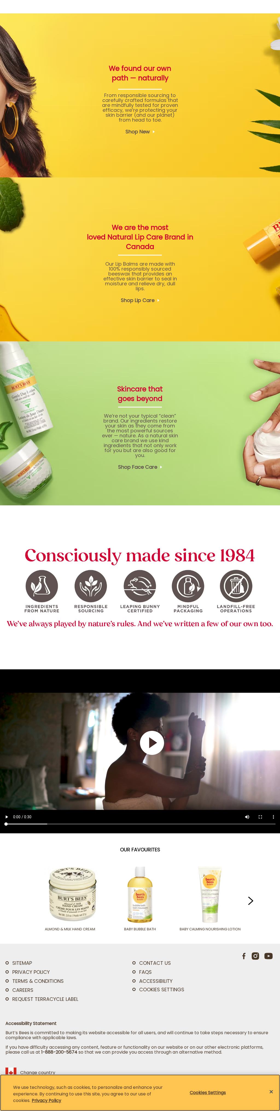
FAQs (145, 972)
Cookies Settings (161, 990)
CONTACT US (155, 963)
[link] (140, 95)
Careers (22, 990)
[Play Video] (181, 751)
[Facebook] (244, 956)
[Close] (271, 1092)
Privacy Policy (46, 1100)
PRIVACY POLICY (31, 972)
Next (248, 900)
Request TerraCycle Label (45, 999)
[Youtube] (268, 956)
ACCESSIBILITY (156, 981)
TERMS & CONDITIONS (38, 981)
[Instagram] (255, 956)
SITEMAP (22, 963)
